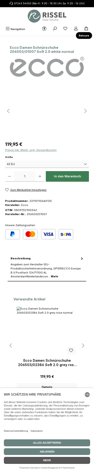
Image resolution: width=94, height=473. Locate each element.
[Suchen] (55, 29)
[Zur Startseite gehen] (47, 16)
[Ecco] (47, 67)
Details (47, 387)
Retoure (84, 35)
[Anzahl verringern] (9, 176)
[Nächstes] (85, 111)
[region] (47, 111)
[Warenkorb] (86, 29)
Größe (15, 157)
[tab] (46, 267)
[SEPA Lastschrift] (66, 234)
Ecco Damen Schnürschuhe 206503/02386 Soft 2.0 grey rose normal (47, 362)
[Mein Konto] (76, 29)
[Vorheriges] (8, 111)
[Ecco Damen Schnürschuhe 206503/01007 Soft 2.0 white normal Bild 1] (47, 111)
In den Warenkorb (67, 176)
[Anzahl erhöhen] (39, 176)
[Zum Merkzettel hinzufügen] (71, 351)
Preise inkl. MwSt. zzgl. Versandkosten (31, 150)
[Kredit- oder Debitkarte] (39, 234)
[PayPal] (12, 234)
